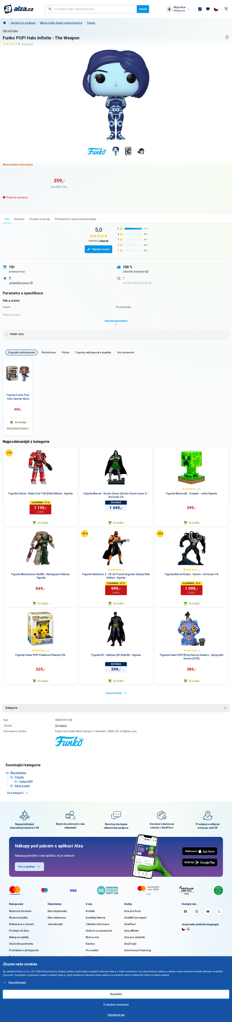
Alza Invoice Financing (137, 950)
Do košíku (43, 522)
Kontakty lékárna (95, 917)
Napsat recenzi (101, 249)
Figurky (91, 22)
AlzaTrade (130, 943)
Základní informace (97, 924)
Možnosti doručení (20, 911)
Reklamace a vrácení (21, 924)
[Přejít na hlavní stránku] (19, 9)
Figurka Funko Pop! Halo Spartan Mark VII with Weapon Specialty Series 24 (18, 397)
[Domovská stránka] (4, 23)
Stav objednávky (57, 911)
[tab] (7, 219)
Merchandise (18, 772)
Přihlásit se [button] (179, 10)
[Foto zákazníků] (141, 151)
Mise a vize (92, 937)
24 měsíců (61, 725)
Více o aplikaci (26, 866)
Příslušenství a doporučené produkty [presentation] (75, 219)
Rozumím (116, 994)
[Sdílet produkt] (226, 37)
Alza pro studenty (134, 937)
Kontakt (90, 911)
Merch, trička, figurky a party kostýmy (61, 22)
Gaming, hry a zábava (23, 22)
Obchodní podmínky (21, 943)
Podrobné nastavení (116, 1004)
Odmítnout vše (116, 1014)
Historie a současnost (99, 930)
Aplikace (91, 956)
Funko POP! (26, 781)
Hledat (143, 9)
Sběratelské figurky (18, 428)
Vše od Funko (10, 30)
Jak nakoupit (55, 924)
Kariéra (90, 943)
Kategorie (11, 707)
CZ (188, 928)
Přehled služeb (18, 956)
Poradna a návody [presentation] (39, 219)
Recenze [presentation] (19, 219)
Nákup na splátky (19, 937)
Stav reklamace (56, 917)
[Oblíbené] (208, 9)
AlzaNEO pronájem (135, 917)
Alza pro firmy (132, 911)
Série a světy (22, 785)
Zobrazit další (113, 693)
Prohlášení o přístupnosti (24, 950)
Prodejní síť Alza (19, 930)
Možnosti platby (18, 917)
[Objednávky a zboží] (200, 9)
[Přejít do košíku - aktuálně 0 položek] (226, 9)
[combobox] (91, 9)
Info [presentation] (7, 219)
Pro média (92, 950)
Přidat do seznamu (17, 197)
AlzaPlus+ (130, 924)
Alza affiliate (131, 930)
